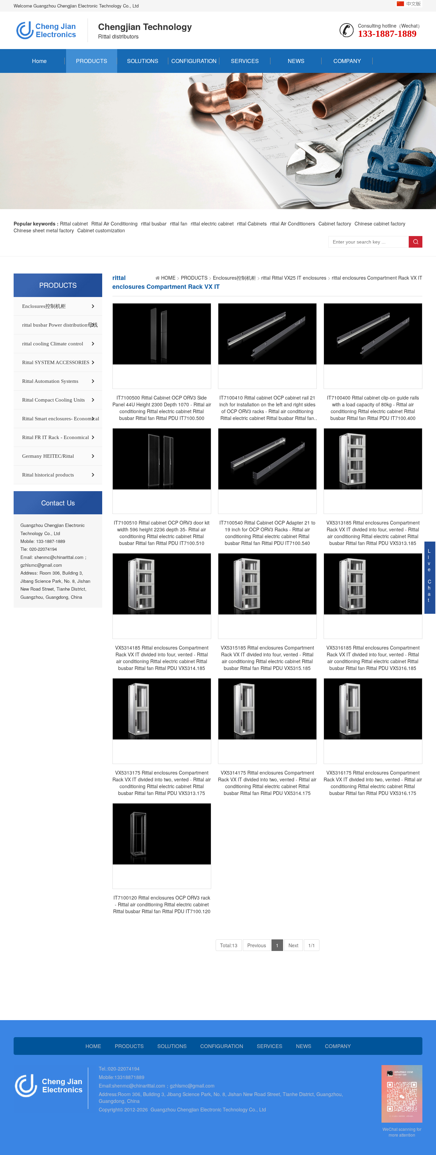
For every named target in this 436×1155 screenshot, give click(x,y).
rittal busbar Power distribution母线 (60, 325)
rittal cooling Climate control (52, 343)
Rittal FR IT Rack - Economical (55, 437)
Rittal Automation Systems (50, 381)
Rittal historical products (48, 475)
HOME (168, 277)
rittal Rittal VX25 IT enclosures (293, 277)
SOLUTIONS (142, 61)
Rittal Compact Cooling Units (53, 400)
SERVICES (245, 61)
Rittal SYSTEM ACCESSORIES (55, 362)
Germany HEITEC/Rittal (48, 456)
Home (39, 61)
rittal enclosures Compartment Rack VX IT (377, 277)
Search (415, 242)
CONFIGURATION (194, 61)
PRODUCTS (91, 61)
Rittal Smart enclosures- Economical (60, 418)
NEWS (296, 61)
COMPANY (347, 61)
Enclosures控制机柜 (44, 306)
